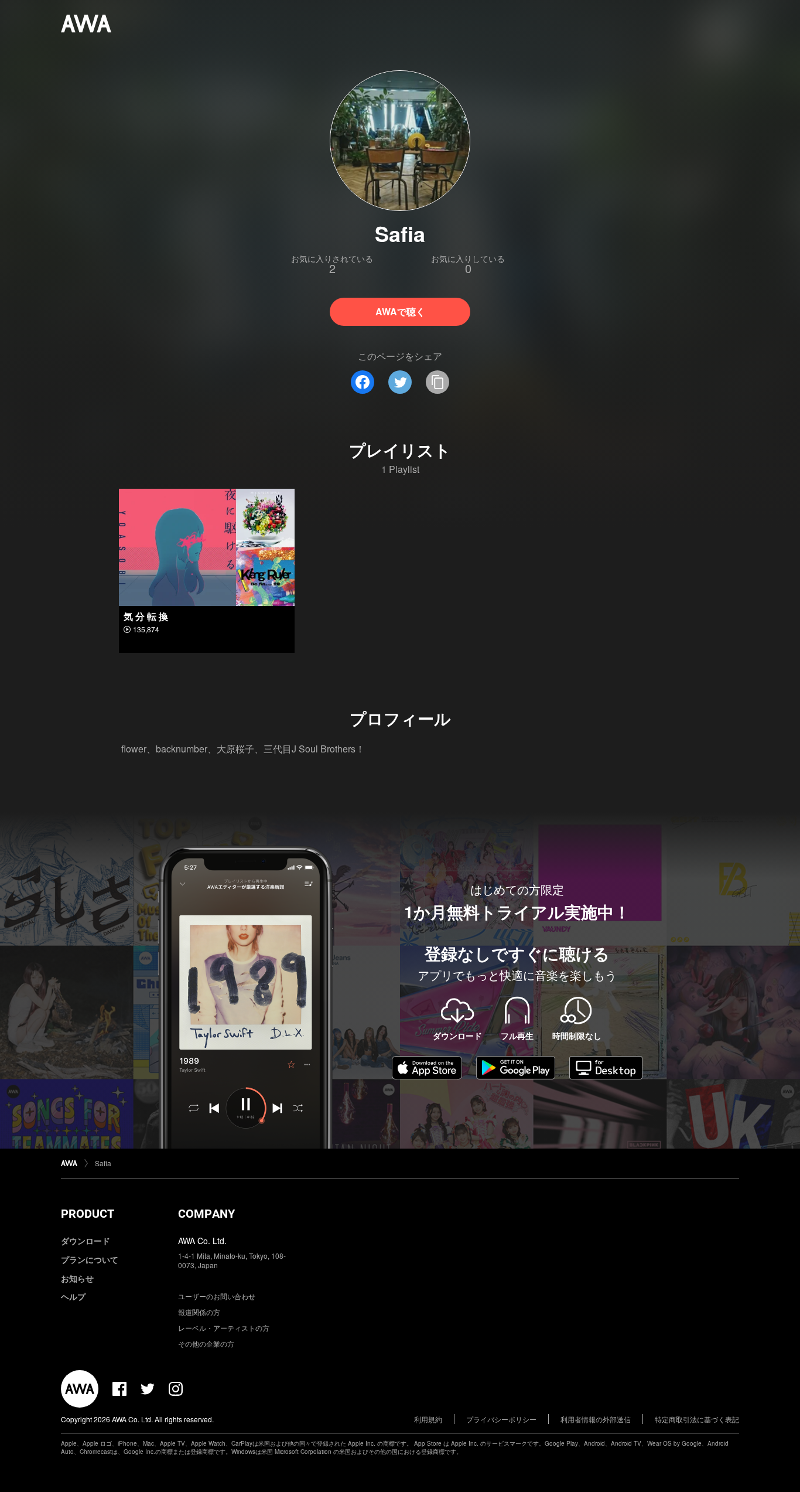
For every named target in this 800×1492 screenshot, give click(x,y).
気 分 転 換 (146, 616)
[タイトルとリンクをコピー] (437, 382)
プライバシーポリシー (501, 1419)
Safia (103, 1163)
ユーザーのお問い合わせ (216, 1296)
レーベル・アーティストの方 (223, 1328)
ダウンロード (85, 1240)
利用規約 (428, 1419)
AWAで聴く (400, 311)
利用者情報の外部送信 (595, 1419)
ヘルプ (73, 1296)
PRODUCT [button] (87, 1214)
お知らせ (77, 1278)
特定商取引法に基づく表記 (697, 1419)
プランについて (89, 1259)
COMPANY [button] (206, 1214)
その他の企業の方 (206, 1343)
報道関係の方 (199, 1312)
